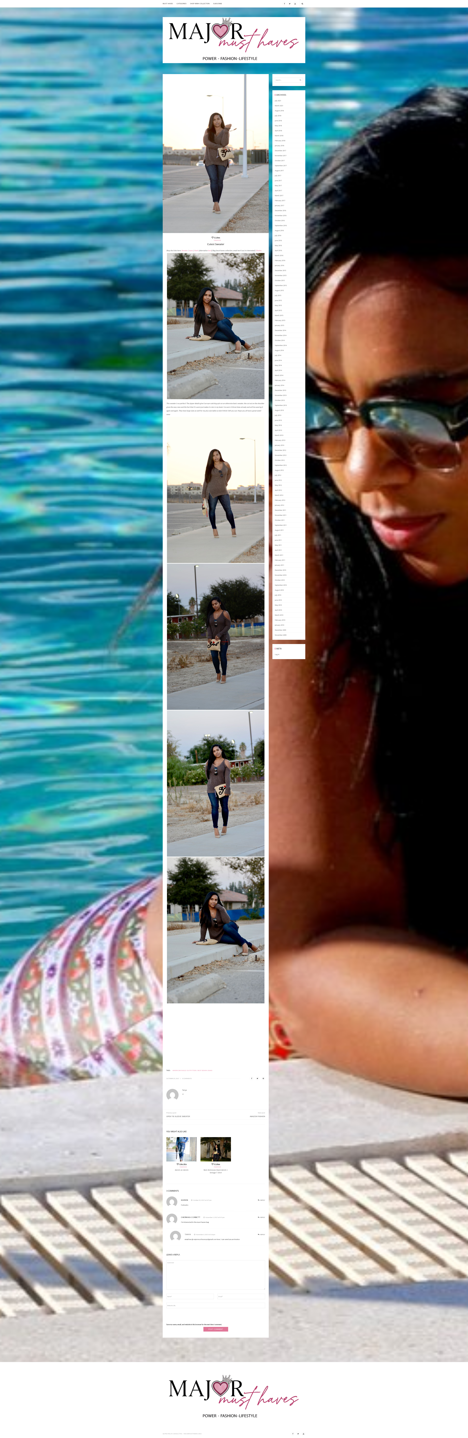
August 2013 (279, 410)
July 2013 (278, 415)
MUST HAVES (168, 4)
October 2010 (280, 580)
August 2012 (279, 470)
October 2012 (280, 460)
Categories (182, 4)
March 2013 (279, 435)
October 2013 (280, 400)
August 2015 (279, 290)
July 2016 (278, 235)
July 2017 (278, 175)
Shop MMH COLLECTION (200, 4)
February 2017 (280, 200)
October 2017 (280, 160)
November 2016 (280, 215)
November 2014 (280, 335)
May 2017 (278, 185)
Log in (277, 654)
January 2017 (279, 205)
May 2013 (278, 425)
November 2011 (280, 515)
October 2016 (280, 220)
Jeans (191, 250)
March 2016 (279, 255)
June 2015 (278, 300)
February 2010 (280, 620)
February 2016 (280, 260)
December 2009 (280, 630)
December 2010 (280, 570)
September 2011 (281, 525)
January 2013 (279, 445)
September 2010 (281, 585)
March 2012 (279, 495)
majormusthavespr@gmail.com (204, 1239)
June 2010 (278, 600)
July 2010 (278, 595)
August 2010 (279, 590)
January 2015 (279, 325)
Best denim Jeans (205, 1070)
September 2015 (281, 285)
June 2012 (278, 480)
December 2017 (280, 150)
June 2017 (278, 180)
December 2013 (280, 390)
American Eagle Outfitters (185, 1070)
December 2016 (280, 210)
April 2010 (278, 610)
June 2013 (278, 420)
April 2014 (278, 370)
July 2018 (278, 116)
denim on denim (181, 1170)
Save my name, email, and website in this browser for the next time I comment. (194, 1324)
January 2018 (279, 145)
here (209, 250)
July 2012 (278, 475)
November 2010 (280, 575)
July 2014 (278, 355)
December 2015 (280, 270)
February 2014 (280, 380)
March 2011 (279, 555)
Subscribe (217, 4)
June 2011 (278, 540)
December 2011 (280, 510)
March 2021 (279, 106)
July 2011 (278, 535)
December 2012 (280, 450)
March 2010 (279, 615)
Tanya (184, 1090)
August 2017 (279, 170)
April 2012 (278, 490)
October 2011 (280, 520)
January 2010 (279, 625)
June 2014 (278, 360)
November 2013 (280, 395)
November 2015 (280, 275)
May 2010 (278, 605)
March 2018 (279, 135)
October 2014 (280, 340)
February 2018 (280, 140)
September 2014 (281, 345)
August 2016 (279, 230)
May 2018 (278, 125)
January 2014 (279, 385)
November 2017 (280, 155)
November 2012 (280, 455)
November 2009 (280, 635)
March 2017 (279, 195)
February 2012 (280, 500)
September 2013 (281, 405)
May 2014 (278, 365)
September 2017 (281, 165)
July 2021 (278, 101)
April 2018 (278, 130)
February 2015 (280, 320)
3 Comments (187, 1078)
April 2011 (278, 550)
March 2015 (279, 315)
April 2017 (278, 190)
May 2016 (278, 245)
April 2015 (278, 310)
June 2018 (278, 120)
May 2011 (278, 545)
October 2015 (280, 280)
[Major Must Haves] (234, 40)
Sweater (184, 250)
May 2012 (278, 485)
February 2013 (280, 440)
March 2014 (279, 375)
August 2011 (279, 530)
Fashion (217, 240)
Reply (262, 1200)
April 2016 (278, 250)
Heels (196, 250)
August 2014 (279, 350)
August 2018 (279, 111)
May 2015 (278, 305)
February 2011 (280, 560)
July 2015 (278, 295)
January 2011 (279, 565)
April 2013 (278, 430)
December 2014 (280, 330)
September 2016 (281, 225)
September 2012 (281, 465)
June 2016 (278, 240)
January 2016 (279, 265)
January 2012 (279, 505)
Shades (258, 250)
